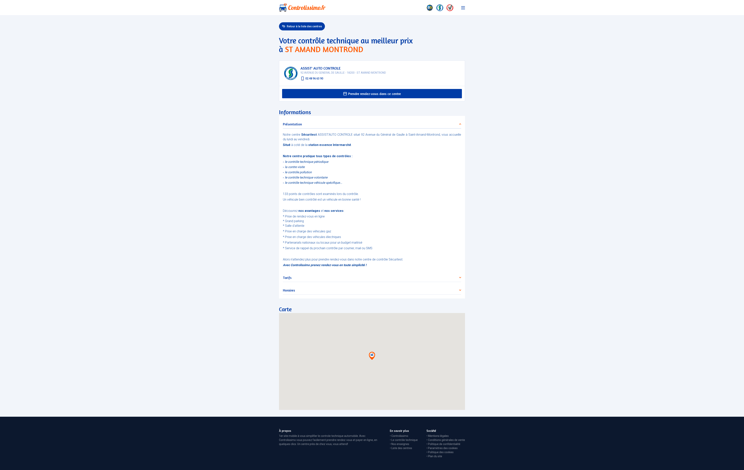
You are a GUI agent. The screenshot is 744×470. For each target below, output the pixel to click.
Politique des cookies (441, 452)
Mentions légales (438, 435)
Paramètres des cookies (443, 448)
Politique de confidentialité (444, 444)
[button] (372, 356)
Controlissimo (399, 435)
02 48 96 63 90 (314, 78)
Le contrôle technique (404, 440)
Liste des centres (401, 448)
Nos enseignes (400, 444)
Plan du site (435, 456)
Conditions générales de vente (446, 440)
